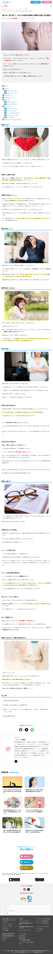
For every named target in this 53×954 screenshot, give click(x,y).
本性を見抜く (7, 99)
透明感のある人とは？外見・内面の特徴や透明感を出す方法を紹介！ (34, 790)
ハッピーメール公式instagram (42, 921)
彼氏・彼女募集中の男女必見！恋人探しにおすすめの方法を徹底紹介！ (12, 831)
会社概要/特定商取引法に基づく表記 (26, 924)
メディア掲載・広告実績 (24, 940)
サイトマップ (39, 930)
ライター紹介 (5, 913)
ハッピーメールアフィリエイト (42, 926)
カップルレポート (23, 933)
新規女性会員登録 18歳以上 (8, 933)
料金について (5, 928)
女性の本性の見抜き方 (11, 104)
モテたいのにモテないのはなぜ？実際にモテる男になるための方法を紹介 (12, 791)
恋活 (26, 9)
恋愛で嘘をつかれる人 (8, 97)
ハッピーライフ (19, 9)
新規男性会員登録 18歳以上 (8, 935)
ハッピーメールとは (6, 923)
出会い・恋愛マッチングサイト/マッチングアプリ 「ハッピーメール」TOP (9, 920)
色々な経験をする (10, 117)
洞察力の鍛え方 (7, 106)
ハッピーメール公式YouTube (42, 923)
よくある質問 (5, 930)
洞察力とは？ (7, 88)
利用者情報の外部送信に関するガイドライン (26, 927)
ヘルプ (3, 940)
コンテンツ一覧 (39, 928)
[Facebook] (20, 729)
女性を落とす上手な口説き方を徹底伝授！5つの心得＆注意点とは (34, 831)
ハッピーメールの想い (7, 926)
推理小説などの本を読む (11, 108)
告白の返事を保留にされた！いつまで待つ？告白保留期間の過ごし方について (12, 812)
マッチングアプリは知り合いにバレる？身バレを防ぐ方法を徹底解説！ (34, 811)
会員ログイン (5, 938)
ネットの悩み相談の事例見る (12, 113)
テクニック (21, 18)
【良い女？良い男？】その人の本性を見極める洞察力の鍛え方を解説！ (17, 11)
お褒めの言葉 (22, 938)
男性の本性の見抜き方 (11, 102)
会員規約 (21, 918)
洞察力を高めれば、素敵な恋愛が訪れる (12, 119)
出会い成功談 (22, 935)
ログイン (26, 868)
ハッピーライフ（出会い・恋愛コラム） (26, 943)
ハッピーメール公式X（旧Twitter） (43, 918)
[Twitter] (26, 729)
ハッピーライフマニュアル (8, 910)
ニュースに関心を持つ (11, 110)
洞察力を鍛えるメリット (11, 93)
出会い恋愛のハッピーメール (7, 9)
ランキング (5, 908)
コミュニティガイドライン (25, 930)
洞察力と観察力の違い (11, 91)
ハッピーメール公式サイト (22, 757)
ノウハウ (27, 18)
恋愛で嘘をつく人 (8, 95)
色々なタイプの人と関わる (12, 115)
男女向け (33, 18)
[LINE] (32, 729)
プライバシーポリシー (24, 921)
